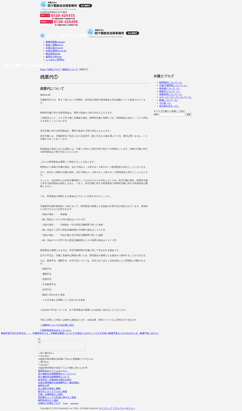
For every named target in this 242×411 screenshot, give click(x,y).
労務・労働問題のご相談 (50, 394)
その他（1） (165, 103)
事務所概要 (55, 42)
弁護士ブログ (54, 69)
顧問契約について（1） (171, 82)
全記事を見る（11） (169, 106)
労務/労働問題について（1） (173, 85)
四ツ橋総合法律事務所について (53, 376)
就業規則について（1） (171, 94)
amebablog (74, 403)
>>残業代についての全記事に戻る (57, 325)
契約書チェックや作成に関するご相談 (57, 397)
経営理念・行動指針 (48, 379)
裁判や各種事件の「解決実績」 (65, 382)
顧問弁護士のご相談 (48, 400)
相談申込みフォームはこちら (52, 371)
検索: (156, 114)
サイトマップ (105, 408)
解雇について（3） (168, 100)
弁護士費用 (56, 51)
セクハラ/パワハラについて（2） (175, 97)
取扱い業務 (54, 45)
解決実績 (53, 53)
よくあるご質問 (55, 59)
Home (43, 69)
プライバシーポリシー (124, 408)
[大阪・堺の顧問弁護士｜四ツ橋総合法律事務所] (66, 9)
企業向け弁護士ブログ (49, 403)
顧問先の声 (54, 56)
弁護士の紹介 (65, 379)
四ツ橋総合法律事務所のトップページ (57, 374)
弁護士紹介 (54, 48)
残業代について (70, 69)
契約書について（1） (170, 88)
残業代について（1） (170, 91)
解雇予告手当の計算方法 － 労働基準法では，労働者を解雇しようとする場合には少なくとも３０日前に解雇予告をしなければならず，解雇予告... (80, 333)
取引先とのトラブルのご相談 (52, 391)
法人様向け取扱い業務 (49, 388)
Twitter (65, 403)
